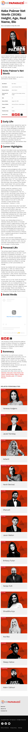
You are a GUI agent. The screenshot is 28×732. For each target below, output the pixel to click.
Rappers (3, 643)
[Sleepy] (14, 653)
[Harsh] (14, 476)
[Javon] (14, 527)
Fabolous (3, 372)
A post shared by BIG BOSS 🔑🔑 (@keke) (14, 333)
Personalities (16, 8)
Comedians (4, 668)
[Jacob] (14, 425)
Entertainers (5, 8)
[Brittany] (14, 552)
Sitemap (20, 727)
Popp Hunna (17, 372)
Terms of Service (5, 727)
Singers (3, 617)
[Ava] (14, 628)
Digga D (17, 374)
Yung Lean (10, 372)
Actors (3, 389)
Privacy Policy (13, 727)
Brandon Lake (10, 376)
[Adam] (14, 679)
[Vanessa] (14, 400)
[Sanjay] (14, 577)
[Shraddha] (14, 603)
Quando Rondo (10, 374)
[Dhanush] (14, 501)
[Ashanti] (14, 451)
